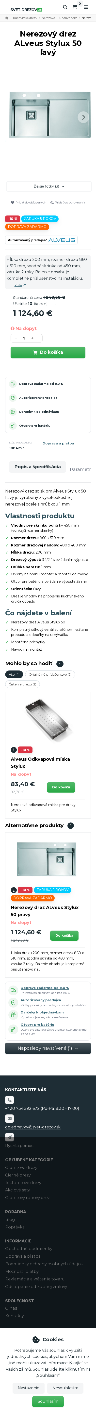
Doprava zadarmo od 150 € (41, 384)
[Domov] (26, 9)
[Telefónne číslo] (9, 1100)
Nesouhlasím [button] (65, 1388)
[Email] (9, 1118)
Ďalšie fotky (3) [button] (46, 186)
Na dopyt (26, 328)
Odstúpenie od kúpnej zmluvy (36, 1286)
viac (18, 284)
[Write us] (9, 1137)
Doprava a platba (58, 443)
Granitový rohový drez (27, 1197)
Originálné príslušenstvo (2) (50, 674)
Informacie (18, 1241)
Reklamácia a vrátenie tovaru (35, 1279)
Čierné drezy (18, 1175)
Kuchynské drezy (25, 18)
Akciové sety (17, 1190)
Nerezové (48, 18)
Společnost (19, 1301)
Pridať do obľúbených (31, 202)
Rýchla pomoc (19, 1145)
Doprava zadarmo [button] (27, 227)
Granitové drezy (21, 1167)
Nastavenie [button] (28, 1388)
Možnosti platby (22, 1271)
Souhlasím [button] (48, 1401)
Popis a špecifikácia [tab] (38, 466)
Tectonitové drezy (23, 1182)
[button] (83, 117)
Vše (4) (14, 674)
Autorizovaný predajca (38, 398)
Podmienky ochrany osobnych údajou (44, 1264)
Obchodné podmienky (28, 1248)
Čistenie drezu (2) (22, 684)
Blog (10, 1219)
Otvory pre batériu (34, 426)
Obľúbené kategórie (29, 1160)
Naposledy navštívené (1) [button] (45, 1048)
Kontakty (14, 1316)
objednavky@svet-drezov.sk (33, 1127)
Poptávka (15, 1227)
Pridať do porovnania (70, 202)
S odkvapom (68, 18)
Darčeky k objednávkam (39, 412)
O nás (11, 1308)
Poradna (15, 1212)
